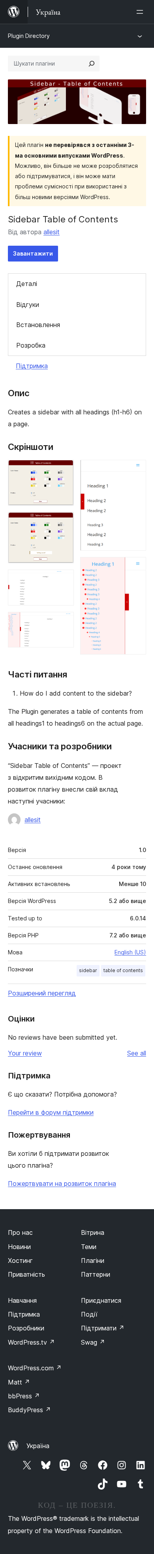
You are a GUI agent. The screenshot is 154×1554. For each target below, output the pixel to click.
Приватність (26, 1274)
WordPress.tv (31, 1342)
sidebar (88, 970)
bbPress (24, 1396)
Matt (19, 1382)
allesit (51, 232)
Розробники (26, 1328)
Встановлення (38, 325)
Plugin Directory (29, 35)
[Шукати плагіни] (92, 63)
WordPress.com (35, 1368)
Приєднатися (101, 1300)
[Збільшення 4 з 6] (63, 622)
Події (89, 1314)
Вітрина (92, 1232)
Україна (37, 1446)
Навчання (22, 1300)
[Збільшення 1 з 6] (63, 470)
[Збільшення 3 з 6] (63, 580)
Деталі (26, 284)
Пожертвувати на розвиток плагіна (62, 1183)
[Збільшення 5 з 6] (135, 470)
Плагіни (92, 1260)
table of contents (123, 970)
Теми (88, 1247)
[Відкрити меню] (141, 12)
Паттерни (95, 1274)
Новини (19, 1247)
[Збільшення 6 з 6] (135, 568)
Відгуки (27, 305)
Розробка (30, 345)
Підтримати (102, 1328)
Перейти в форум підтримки (51, 1112)
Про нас (20, 1232)
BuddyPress (29, 1410)
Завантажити (33, 253)
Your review (25, 1053)
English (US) (130, 952)
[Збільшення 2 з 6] (63, 523)
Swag (93, 1342)
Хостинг (20, 1260)
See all (136, 1053)
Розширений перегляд (42, 993)
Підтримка (32, 366)
